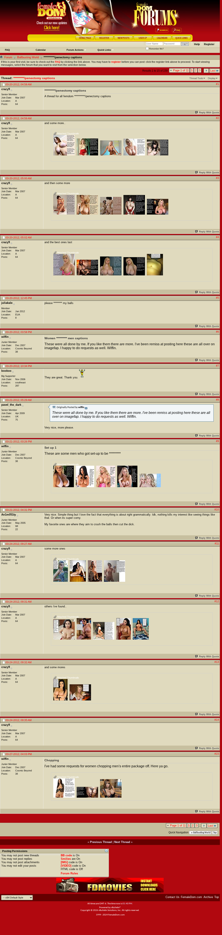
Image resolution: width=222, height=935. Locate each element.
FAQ (7, 50)
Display (212, 78)
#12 (216, 601)
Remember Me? (156, 49)
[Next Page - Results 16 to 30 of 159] (206, 70)
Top (215, 833)
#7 (217, 365)
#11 (217, 543)
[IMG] (64, 862)
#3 (217, 178)
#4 (217, 237)
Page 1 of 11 (181, 70)
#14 (216, 719)
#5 (217, 297)
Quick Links (104, 50)
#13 (216, 661)
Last (213, 70)
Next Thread (122, 842)
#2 (217, 118)
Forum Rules (69, 873)
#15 (216, 753)
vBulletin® (116, 907)
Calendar (41, 50)
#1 (217, 84)
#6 (217, 331)
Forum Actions (75, 50)
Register (209, 44)
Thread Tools (196, 78)
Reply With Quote (209, 112)
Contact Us (172, 897)
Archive (208, 897)
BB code (66, 855)
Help (197, 44)
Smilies (66, 858)
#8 (217, 399)
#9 (217, 441)
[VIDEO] (66, 865)
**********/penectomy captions (34, 78)
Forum (8, 57)
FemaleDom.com (191, 897)
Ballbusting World (28, 57)
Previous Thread (101, 842)
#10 (216, 509)
